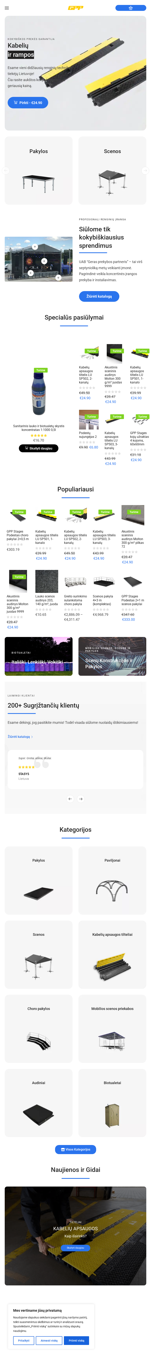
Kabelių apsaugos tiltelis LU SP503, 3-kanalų (111, 440)
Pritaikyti (23, 1340)
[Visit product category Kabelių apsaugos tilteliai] (112, 955)
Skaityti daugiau (75, 1247)
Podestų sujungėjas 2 (88, 435)
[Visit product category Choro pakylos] (39, 1029)
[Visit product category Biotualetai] (112, 1103)
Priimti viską (76, 1340)
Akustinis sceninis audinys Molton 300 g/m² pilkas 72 (133, 539)
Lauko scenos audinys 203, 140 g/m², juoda (46, 600)
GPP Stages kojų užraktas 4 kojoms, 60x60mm (139, 438)
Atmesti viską (49, 1340)
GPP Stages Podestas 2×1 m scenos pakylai (133, 600)
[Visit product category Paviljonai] (112, 880)
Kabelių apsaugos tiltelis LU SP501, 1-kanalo (137, 374)
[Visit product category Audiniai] (39, 1103)
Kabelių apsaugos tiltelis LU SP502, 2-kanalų (86, 374)
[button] (28, 102)
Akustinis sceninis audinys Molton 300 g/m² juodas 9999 (113, 376)
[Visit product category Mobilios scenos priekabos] (112, 1029)
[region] (51, 1326)
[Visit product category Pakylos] (39, 170)
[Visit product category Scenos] (112, 170)
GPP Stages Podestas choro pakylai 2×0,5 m (18, 535)
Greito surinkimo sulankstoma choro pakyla (75, 600)
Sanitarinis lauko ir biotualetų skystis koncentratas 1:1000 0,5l (38, 428)
